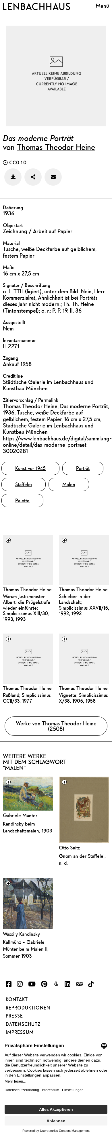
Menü (102, 5)
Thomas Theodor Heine (56, 147)
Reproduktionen (28, 1007)
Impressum (20, 1032)
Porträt (83, 468)
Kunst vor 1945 (30, 468)
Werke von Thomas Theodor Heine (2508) (56, 726)
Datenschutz (23, 1024)
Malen (68, 484)
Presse (14, 1015)
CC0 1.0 (17, 162)
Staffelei (23, 484)
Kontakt (17, 999)
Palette (22, 500)
